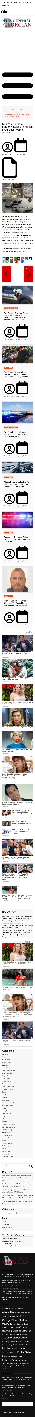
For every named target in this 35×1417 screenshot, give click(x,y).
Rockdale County (7, 1138)
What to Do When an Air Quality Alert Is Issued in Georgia (17, 1203)
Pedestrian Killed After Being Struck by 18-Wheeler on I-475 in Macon (17, 539)
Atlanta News (6, 1059)
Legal (3, 1116)
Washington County (8, 1156)
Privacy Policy (17, 2)
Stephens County (7, 1143)
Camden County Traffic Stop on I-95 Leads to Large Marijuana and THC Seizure (16, 1191)
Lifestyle (4, 1119)
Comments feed (7, 1227)
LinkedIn (5, 8)
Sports (4, 1140)
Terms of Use (27, 2)
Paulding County (7, 1130)
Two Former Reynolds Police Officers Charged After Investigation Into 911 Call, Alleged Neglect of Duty (17, 1178)
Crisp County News (8, 1086)
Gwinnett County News (9, 1103)
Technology (5, 1146)
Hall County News (7, 1105)
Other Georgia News (8, 1127)
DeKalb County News (8, 1089)
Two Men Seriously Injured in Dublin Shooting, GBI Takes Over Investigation (16, 434)
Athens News (6, 1057)
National (4, 1121)
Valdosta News (6, 1154)
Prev (5, 280)
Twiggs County (6, 1151)
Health (4, 1108)
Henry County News (8, 1111)
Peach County (6, 1132)
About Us (10, 2)
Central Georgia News (8, 179)
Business (5, 1068)
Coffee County (6, 1081)
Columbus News (7, 1084)
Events (4, 1094)
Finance (4, 1097)
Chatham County (7, 1073)
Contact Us (5, 5)
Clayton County (7, 1076)
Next (27, 268)
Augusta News (6, 1062)
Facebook (2, 8)
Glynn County (6, 1100)
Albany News (6, 1054)
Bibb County (8, 367)
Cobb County (6, 1078)
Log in (4, 1222)
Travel (4, 1148)
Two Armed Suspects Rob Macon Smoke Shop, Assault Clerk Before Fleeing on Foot (16, 374)
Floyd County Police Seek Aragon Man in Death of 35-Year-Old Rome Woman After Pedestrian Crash (17, 1197)
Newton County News (8, 1124)
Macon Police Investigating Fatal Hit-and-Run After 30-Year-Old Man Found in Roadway (17, 484)
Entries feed (5, 1224)
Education (5, 1092)
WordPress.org (6, 1230)
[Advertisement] (17, 49)
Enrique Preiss (6, 154)
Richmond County (7, 1135)
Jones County (9, 596)
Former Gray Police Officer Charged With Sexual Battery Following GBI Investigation (16, 603)
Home (4, 2)
